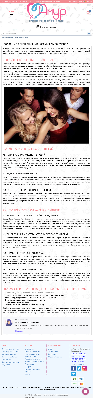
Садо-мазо (6, 364)
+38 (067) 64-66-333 (78, 359)
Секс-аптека (6, 359)
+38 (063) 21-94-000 (78, 356)
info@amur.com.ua (78, 361)
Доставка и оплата (32, 351)
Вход (50, 349)
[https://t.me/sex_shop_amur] (73, 374)
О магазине (29, 349)
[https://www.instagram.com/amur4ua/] (84, 368)
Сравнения (52, 354)
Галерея (28, 367)
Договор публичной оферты (32, 370)
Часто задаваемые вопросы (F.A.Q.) (32, 355)
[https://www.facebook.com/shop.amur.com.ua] (73, 368)
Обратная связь (77, 364)
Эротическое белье (9, 357)
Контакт (28, 374)
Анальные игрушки (9, 354)
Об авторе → (20, 331)
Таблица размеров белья (34, 361)
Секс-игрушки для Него (10, 351)
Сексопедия (29, 364)
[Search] (89, 34)
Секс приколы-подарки (10, 362)
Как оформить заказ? (33, 359)
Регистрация (53, 351)
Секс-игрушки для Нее (10, 349)
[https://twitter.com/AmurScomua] (79, 368)
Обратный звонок (55, 357)
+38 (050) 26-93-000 (78, 353)
